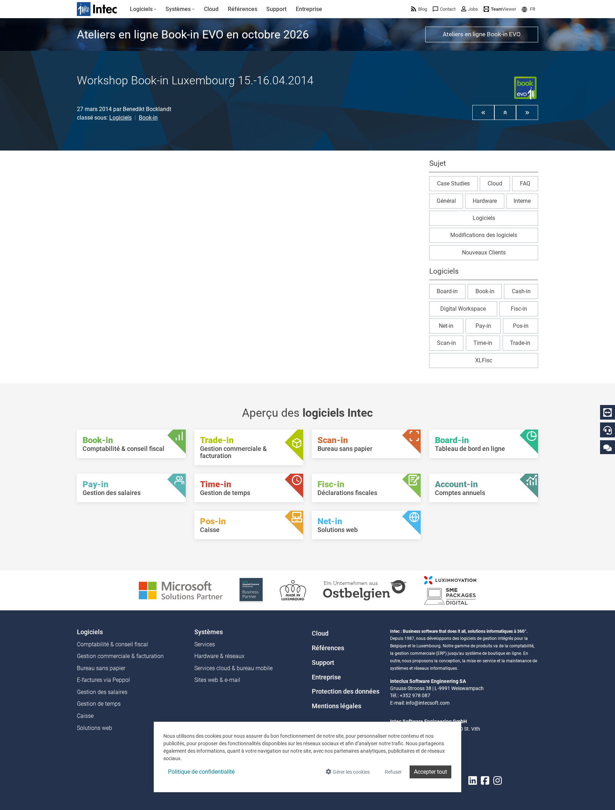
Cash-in (521, 291)
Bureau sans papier (101, 668)
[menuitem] (143, 9)
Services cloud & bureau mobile (233, 668)
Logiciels (120, 117)
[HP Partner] (251, 590)
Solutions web (94, 728)
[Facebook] (485, 781)
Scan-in (446, 343)
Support (323, 662)
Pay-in (483, 325)
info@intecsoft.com (428, 703)
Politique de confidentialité (201, 771)
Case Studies (453, 183)
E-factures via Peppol (103, 680)
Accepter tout (430, 771)
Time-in (482, 343)
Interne (522, 201)
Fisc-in (519, 308)
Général (446, 201)
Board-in (447, 291)
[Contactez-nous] (607, 447)
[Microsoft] (180, 590)
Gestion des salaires (102, 692)
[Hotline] (607, 430)
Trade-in (520, 343)
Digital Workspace (463, 308)
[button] (528, 9)
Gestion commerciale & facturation (120, 656)
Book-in (148, 117)
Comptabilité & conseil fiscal (112, 644)
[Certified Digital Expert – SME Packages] (450, 590)
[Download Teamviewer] (607, 412)
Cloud (495, 183)
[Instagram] (497, 781)
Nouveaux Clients (484, 252)
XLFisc (483, 360)
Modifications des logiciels (483, 235)
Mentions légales (336, 706)
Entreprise (326, 677)
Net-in (446, 325)
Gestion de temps (99, 703)
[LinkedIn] (472, 781)
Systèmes (208, 632)
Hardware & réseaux (219, 656)
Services (204, 644)
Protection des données (345, 691)
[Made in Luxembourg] (293, 590)
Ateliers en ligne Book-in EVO (482, 34)
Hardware (485, 201)
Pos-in (521, 325)
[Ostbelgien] (365, 590)
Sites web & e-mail (217, 680)
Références (328, 648)
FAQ (525, 183)
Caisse (85, 715)
